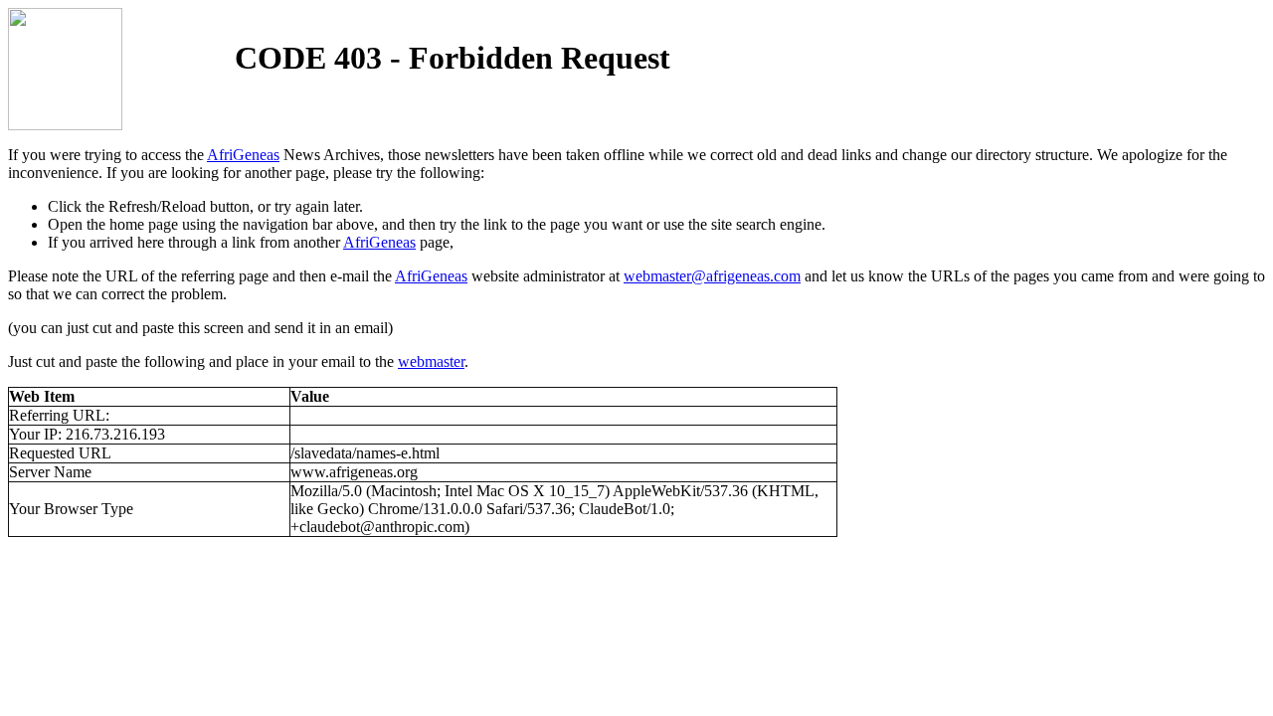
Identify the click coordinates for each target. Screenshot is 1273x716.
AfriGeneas (243, 154)
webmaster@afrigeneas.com (712, 276)
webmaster (431, 361)
